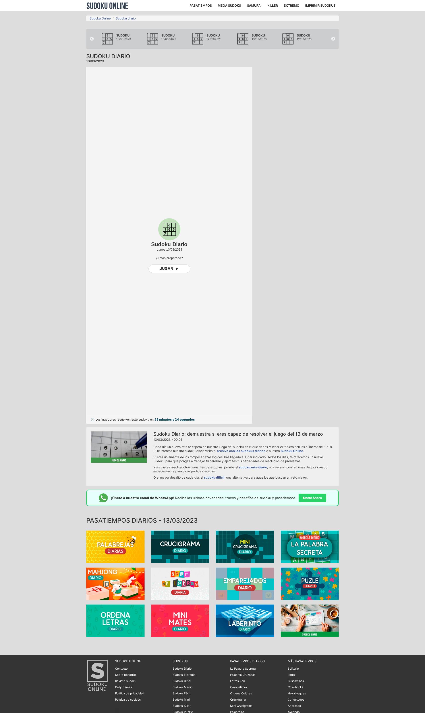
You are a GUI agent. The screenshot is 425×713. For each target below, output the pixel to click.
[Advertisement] (299, 133)
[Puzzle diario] (310, 583)
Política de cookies (128, 699)
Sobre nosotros (126, 674)
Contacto (121, 668)
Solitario (293, 668)
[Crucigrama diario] (180, 547)
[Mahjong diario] (115, 583)
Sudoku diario (126, 18)
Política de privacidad (129, 693)
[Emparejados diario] (245, 583)
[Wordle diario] (310, 547)
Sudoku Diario (182, 668)
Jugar (166, 268)
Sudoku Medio (183, 687)
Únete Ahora (312, 498)
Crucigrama (238, 699)
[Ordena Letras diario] (115, 620)
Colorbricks (295, 687)
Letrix (292, 674)
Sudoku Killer (182, 705)
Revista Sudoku (125, 681)
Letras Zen (237, 681)
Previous (92, 39)
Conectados (296, 699)
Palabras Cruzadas (242, 674)
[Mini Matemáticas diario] (180, 620)
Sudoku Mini (181, 699)
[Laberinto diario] (245, 620)
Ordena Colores (241, 693)
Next (333, 39)
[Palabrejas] (115, 547)
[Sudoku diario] (310, 620)
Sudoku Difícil (182, 681)
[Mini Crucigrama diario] (245, 547)
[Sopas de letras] (180, 583)
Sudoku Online (107, 5)
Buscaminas (296, 681)
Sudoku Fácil (181, 693)
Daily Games (123, 687)
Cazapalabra (238, 687)
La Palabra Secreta (243, 668)
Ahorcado (294, 705)
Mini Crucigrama (241, 705)
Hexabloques (297, 693)
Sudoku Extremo (184, 674)
